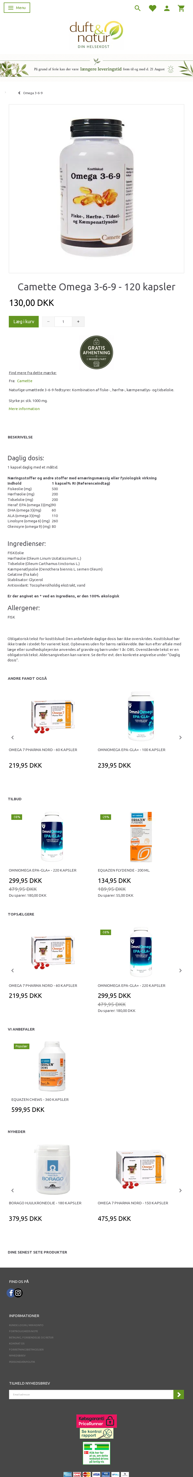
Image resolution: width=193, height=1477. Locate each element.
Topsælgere (21, 914)
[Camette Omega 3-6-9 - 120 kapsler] (96, 187)
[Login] (167, 8)
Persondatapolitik (22, 1361)
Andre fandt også (27, 678)
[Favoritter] (152, 8)
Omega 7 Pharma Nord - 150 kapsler (133, 1203)
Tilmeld (178, 1394)
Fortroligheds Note (23, 1331)
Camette (24, 381)
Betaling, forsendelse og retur (31, 1337)
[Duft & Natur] (96, 34)
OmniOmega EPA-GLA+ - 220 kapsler (42, 870)
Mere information (24, 409)
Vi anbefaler (21, 1029)
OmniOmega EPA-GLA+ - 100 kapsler (131, 750)
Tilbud (15, 799)
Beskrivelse (20, 437)
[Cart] (181, 8)
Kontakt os (16, 1343)
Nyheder (16, 1131)
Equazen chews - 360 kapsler (40, 1099)
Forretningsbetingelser (26, 1349)
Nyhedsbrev (17, 1355)
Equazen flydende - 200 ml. (124, 870)
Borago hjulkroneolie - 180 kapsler (45, 1203)
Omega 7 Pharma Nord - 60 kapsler (43, 750)
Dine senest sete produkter (37, 1252)
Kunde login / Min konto (26, 1325)
